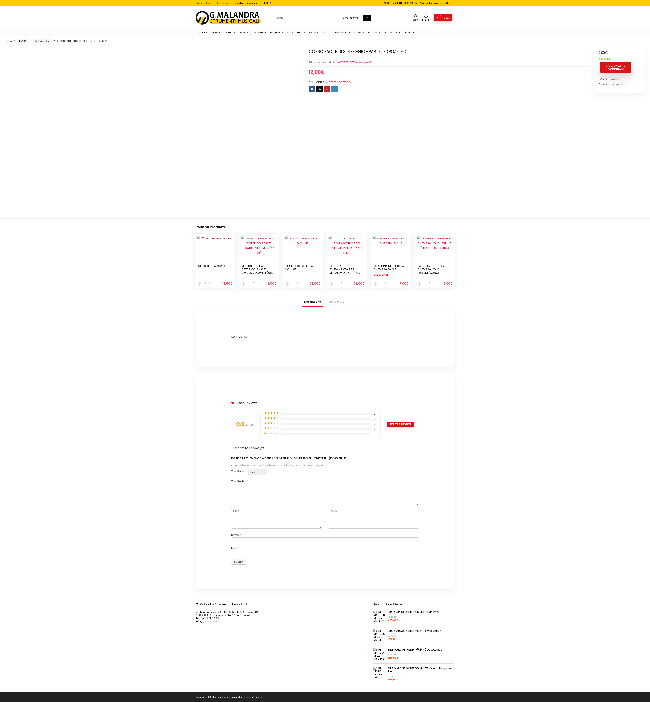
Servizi (209, 3)
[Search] (367, 18)
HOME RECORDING (222, 32)
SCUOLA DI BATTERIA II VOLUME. (300, 267)
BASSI (243, 32)
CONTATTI (269, 3)
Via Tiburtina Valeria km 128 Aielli (437, 3)
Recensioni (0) (336, 302)
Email (235, 548)
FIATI (325, 32)
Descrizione (312, 302)
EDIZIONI (372, 32)
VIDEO (407, 32)
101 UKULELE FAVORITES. (212, 266)
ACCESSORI (390, 32)
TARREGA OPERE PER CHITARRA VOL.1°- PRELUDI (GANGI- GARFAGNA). (430, 271)
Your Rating (238, 471)
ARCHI (312, 32)
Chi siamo (222, 3)
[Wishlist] (426, 16)
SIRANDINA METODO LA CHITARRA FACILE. (388, 267)
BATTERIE (275, 32)
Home (199, 3)
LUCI (299, 32)
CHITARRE (258, 32)
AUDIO (201, 32)
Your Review (239, 481)
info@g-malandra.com (209, 621)
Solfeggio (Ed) (43, 41)
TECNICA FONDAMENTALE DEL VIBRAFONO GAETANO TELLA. (344, 271)
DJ (288, 32)
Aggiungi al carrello (615, 67)
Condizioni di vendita (246, 3)
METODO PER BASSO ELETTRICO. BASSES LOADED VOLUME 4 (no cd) (256, 271)
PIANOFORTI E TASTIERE (348, 32)
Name (236, 535)
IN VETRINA (343, 62)
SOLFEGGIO (345, 82)
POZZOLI (333, 82)
